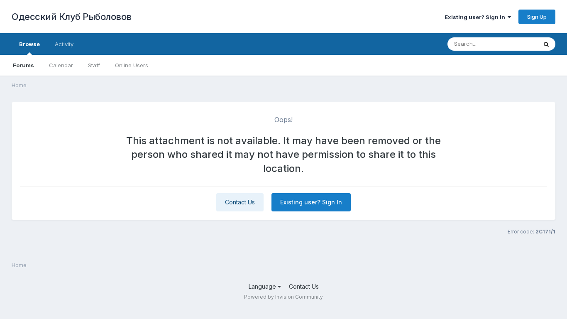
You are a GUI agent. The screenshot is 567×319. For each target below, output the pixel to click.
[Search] (546, 44)
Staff (94, 65)
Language (263, 286)
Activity (64, 44)
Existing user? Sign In (476, 17)
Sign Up (537, 16)
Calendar (61, 65)
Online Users (131, 65)
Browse (29, 44)
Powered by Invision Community (283, 297)
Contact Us (240, 202)
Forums (23, 65)
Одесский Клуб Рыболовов (72, 16)
